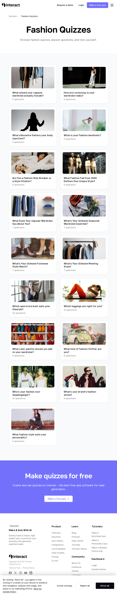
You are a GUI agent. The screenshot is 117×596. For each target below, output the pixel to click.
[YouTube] (25, 572)
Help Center (77, 541)
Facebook (76, 567)
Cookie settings (64, 585)
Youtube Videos (79, 549)
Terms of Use (14, 568)
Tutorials (76, 545)
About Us (76, 563)
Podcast (76, 537)
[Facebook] (10, 572)
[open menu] (112, 5)
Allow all (104, 585)
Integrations (58, 545)
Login (81, 5)
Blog (74, 533)
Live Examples (59, 549)
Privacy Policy (29, 568)
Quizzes (13, 16)
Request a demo (65, 5)
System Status (99, 569)
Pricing (55, 557)
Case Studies (58, 553)
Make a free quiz (97, 5)
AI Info (55, 561)
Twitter (75, 571)
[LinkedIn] (30, 572)
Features (56, 533)
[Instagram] (20, 572)
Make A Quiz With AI (20, 530)
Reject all (85, 585)
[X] (15, 572)
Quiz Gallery (57, 541)
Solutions (56, 537)
